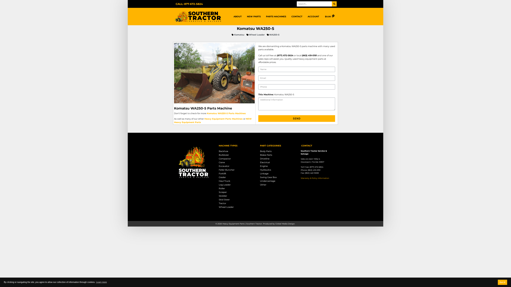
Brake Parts (266, 155)
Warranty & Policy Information (315, 178)
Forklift (222, 173)
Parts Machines (276, 16)
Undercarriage (267, 181)
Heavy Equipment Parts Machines (223, 119)
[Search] (334, 4)
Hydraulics (265, 170)
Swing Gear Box (268, 177)
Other (263, 184)
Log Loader (225, 184)
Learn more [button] (101, 282)
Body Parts (266, 151)
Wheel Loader (226, 207)
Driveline (264, 158)
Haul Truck (224, 181)
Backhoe (223, 151)
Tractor (222, 203)
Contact (296, 16)
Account (313, 16)
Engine (264, 166)
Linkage (264, 173)
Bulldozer (224, 155)
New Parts (254, 16)
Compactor (225, 158)
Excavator (224, 166)
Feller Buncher (226, 170)
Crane (222, 162)
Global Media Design (285, 224)
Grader (222, 177)
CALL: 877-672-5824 (189, 4)
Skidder (223, 196)
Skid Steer (224, 199)
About (238, 16)
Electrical (265, 162)
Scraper (223, 192)
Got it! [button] (502, 282)
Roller (222, 188)
